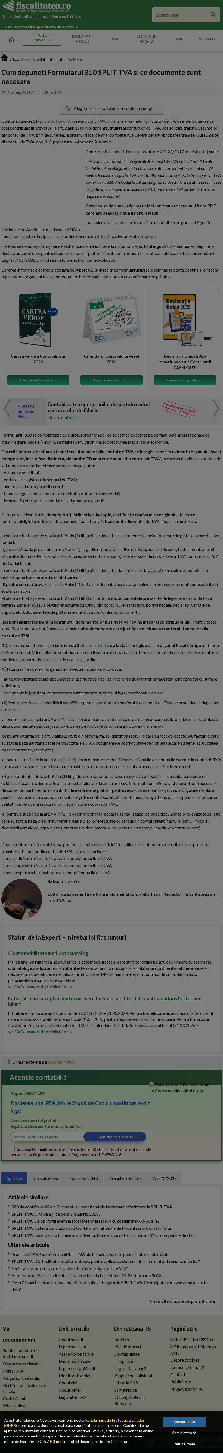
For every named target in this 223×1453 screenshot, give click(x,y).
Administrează (184, 1433)
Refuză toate (184, 1444)
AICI (51, 1441)
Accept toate (184, 1421)
